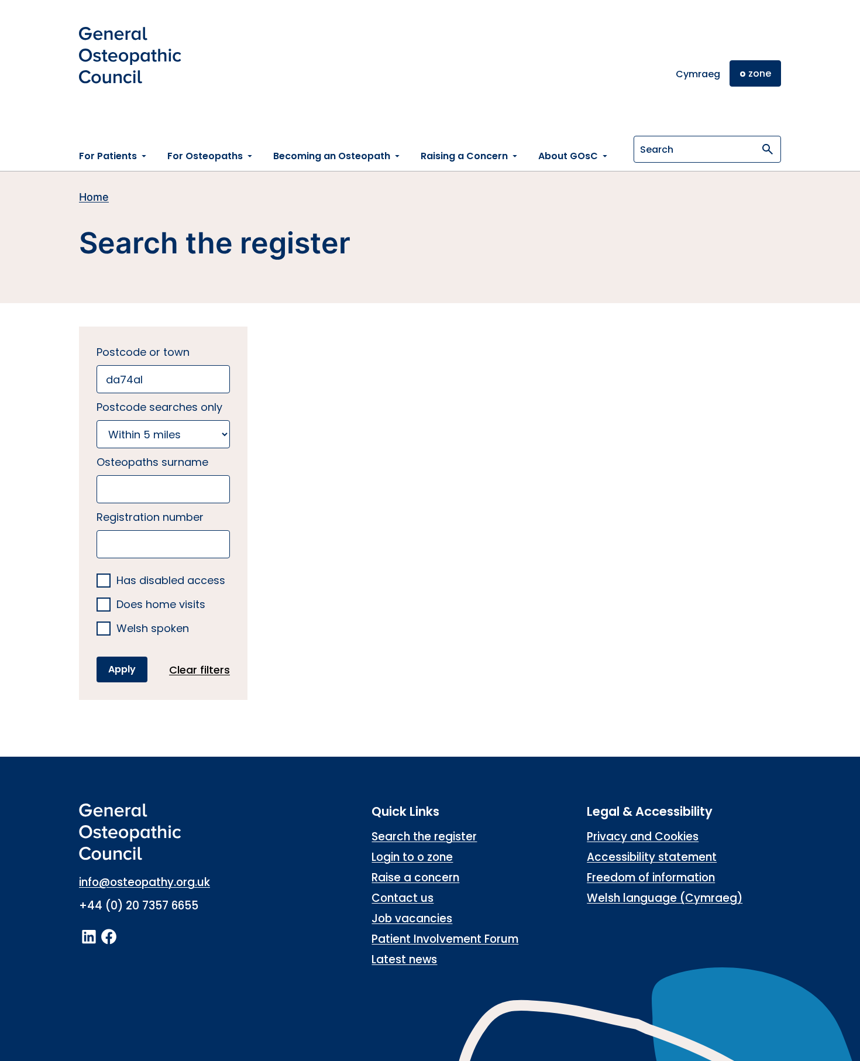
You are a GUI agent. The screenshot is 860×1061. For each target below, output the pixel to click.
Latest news (404, 959)
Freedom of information (651, 877)
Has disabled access (170, 581)
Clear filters (199, 669)
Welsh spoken (152, 629)
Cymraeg (698, 74)
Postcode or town (143, 352)
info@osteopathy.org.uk (144, 882)
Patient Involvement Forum (444, 939)
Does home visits (160, 605)
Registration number (150, 517)
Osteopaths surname (152, 462)
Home (94, 197)
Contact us (402, 898)
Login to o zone (412, 857)
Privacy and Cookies (643, 836)
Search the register (424, 836)
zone (755, 73)
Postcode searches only (159, 407)
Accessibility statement (652, 857)
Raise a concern (415, 877)
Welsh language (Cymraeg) (664, 898)
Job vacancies (411, 918)
